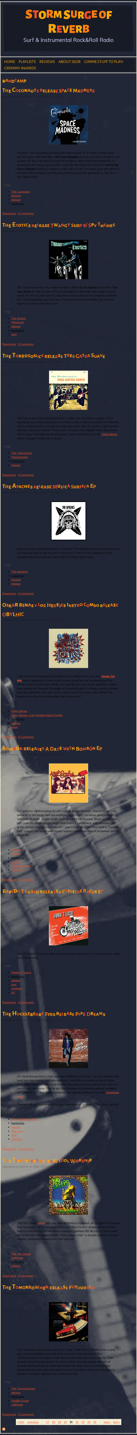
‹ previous (33, 1422)
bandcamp (17, 203)
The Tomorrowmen (23, 1388)
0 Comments (26, 213)
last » (116, 1422)
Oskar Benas (109, 434)
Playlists (27, 62)
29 (59, 1422)
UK (13, 992)
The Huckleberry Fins (24, 1119)
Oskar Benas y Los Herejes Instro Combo (37, 715)
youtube (16, 988)
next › (107, 1422)
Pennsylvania (19, 457)
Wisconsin (17, 322)
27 (47, 1422)
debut (41, 1223)
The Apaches (19, 571)
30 (65, 1422)
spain (14, 727)
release (16, 199)
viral (13, 984)
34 (88, 1422)
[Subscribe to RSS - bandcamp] (3, 1429)
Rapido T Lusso (21, 972)
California (17, 870)
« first (20, 1422)
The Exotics (18, 318)
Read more (9, 213)
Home (9, 62)
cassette (16, 861)
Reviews (47, 62)
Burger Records (21, 866)
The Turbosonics (21, 453)
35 (94, 1422)
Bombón (16, 850)
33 (83, 1422)
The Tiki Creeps (21, 1254)
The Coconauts (20, 191)
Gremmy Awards (20, 68)
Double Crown (20, 1400)
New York (17, 1131)
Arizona (16, 195)
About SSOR (70, 62)
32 (77, 1422)
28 (53, 1422)
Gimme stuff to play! (103, 62)
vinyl (14, 334)
